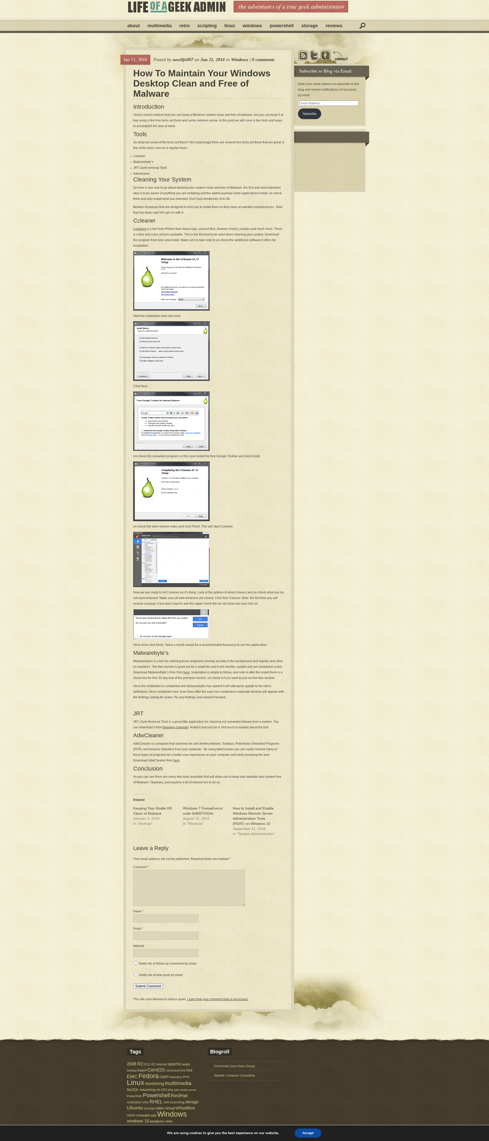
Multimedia (159, 25)
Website (138, 946)
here (186, 672)
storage (192, 1102)
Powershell (282, 25)
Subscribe (310, 114)
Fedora (149, 1076)
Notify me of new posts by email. (161, 975)
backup (132, 1070)
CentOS (156, 1070)
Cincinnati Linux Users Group (234, 1066)
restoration (134, 1102)
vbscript (149, 1108)
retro (145, 1102)
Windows (252, 25)
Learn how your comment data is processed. (217, 999)
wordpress (157, 1121)
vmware (143, 1115)
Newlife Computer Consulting (234, 1075)
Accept (308, 1133)
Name (138, 911)
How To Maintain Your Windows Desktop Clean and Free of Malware (201, 83)
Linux (229, 25)
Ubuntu (135, 1107)
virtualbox (185, 1107)
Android (161, 1064)
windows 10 (138, 1121)
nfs (158, 1090)
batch (142, 1070)
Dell (189, 1070)
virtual (170, 1108)
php (170, 1090)
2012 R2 (149, 1064)
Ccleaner (140, 229)
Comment (141, 867)
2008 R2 (135, 1064)
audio (186, 1064)
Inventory (175, 1077)
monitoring (154, 1083)
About (133, 25)
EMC (132, 1076)
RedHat (179, 1095)
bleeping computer (175, 727)
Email (138, 928)
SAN (166, 1102)
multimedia (178, 1083)
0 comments (263, 59)
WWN (169, 1121)
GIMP (164, 1077)
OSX (164, 1090)
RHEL (156, 1101)
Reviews (333, 25)
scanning (177, 1102)
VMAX (131, 1115)
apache (174, 1064)
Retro (184, 25)
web (153, 1115)
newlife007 (183, 59)
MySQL (133, 1090)
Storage (309, 25)
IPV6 (186, 1077)
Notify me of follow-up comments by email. (168, 963)
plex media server (185, 1089)
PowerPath (134, 1096)
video (159, 1108)
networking (147, 1090)
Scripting (207, 25)
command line (175, 1070)
